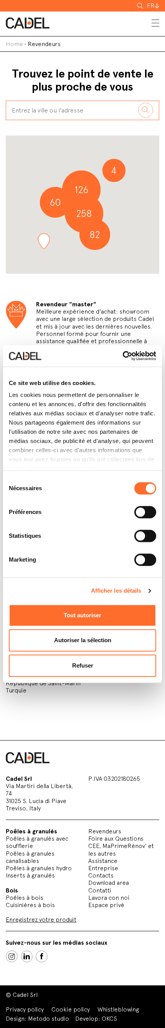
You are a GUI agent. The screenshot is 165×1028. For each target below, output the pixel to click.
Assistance (102, 860)
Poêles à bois (24, 897)
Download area (108, 882)
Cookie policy (70, 1009)
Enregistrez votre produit (41, 919)
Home (14, 44)
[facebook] (42, 956)
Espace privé (106, 905)
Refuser (82, 665)
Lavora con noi (109, 897)
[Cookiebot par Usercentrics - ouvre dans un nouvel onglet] (122, 356)
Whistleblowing (118, 1009)
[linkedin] (27, 956)
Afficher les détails (116, 590)
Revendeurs (104, 831)
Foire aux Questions (116, 838)
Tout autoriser (82, 615)
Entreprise (103, 868)
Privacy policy (25, 1009)
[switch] (145, 512)
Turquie (16, 690)
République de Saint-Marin (43, 683)
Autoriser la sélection (82, 640)
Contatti (99, 890)
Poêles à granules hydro (39, 868)
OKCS (109, 1018)
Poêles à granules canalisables (30, 857)
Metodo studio (48, 1018)
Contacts (101, 875)
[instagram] (12, 956)
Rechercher (140, 6)
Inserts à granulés (30, 875)
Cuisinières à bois (30, 905)
